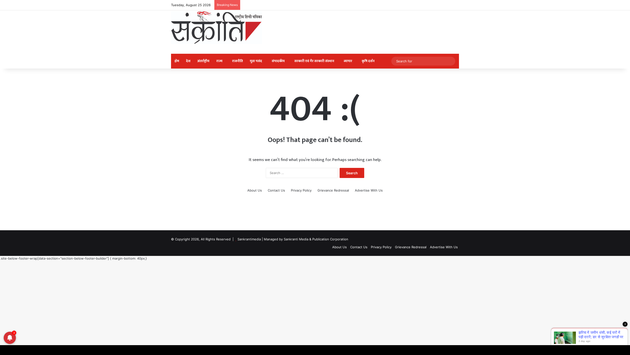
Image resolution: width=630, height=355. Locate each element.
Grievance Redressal (333, 190)
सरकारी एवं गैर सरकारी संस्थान (314, 61)
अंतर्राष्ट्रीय (203, 61)
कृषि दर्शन (368, 61)
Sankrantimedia (249, 239)
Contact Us (276, 190)
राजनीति (237, 61)
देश (188, 61)
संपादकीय (278, 61)
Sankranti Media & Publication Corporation (316, 239)
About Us (254, 190)
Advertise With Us (369, 190)
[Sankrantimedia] (216, 27)
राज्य (219, 61)
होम (176, 61)
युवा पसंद (256, 61)
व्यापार (348, 61)
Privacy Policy (301, 190)
